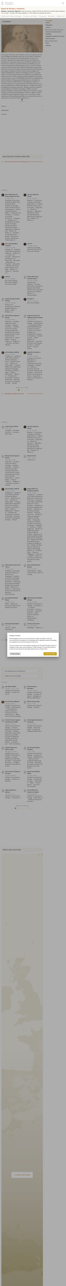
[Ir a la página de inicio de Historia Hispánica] (8, 3)
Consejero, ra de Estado (30, 16)
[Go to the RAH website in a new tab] (2, 3)
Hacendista (51, 16)
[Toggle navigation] (63, 3)
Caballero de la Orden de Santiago (11, 16)
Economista (42, 16)
